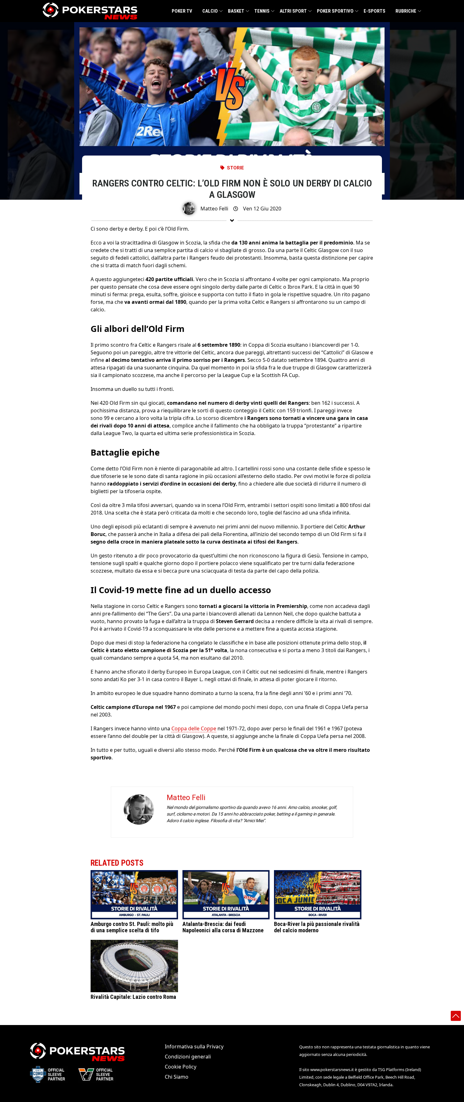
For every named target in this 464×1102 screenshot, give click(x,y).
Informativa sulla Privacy (194, 1046)
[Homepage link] (90, 11)
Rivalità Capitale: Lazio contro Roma (133, 996)
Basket (236, 11)
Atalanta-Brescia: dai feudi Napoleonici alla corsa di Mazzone (223, 927)
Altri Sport (293, 11)
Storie (235, 168)
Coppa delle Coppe (193, 728)
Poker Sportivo (335, 11)
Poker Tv (182, 11)
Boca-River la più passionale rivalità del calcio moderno (317, 927)
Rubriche (406, 11)
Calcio (210, 11)
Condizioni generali (188, 1056)
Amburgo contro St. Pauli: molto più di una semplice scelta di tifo (132, 927)
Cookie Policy (180, 1066)
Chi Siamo (176, 1076)
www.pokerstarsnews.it (332, 1069)
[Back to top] (456, 1016)
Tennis (262, 11)
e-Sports (374, 11)
